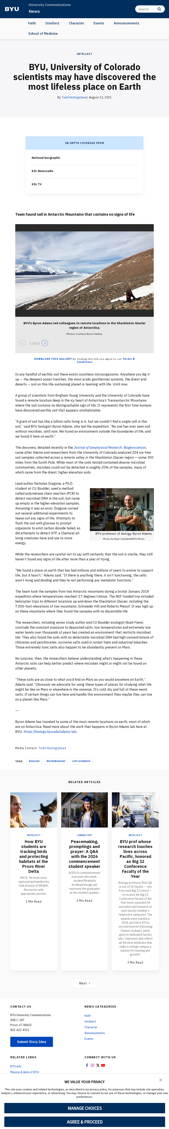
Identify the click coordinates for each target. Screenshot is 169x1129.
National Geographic (46, 158)
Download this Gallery (53, 358)
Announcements (126, 23)
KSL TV (37, 184)
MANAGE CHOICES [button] (85, 1108)
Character (76, 23)
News (34, 11)
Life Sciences (81, 761)
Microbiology (56, 761)
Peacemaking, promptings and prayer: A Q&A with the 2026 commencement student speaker (84, 854)
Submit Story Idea (31, 1042)
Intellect (52, 23)
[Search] (159, 9)
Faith (32, 23)
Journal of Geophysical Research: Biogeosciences (110, 447)
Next (83, 983)
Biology (34, 761)
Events (99, 23)
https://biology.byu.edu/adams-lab (50, 732)
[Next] (45, 343)
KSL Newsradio (42, 171)
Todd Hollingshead (75, 97)
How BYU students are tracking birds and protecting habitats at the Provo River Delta (33, 856)
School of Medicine (43, 33)
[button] (160, 1080)
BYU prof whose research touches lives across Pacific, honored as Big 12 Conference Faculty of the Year (135, 859)
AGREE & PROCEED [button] (85, 1122)
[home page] (12, 9)
